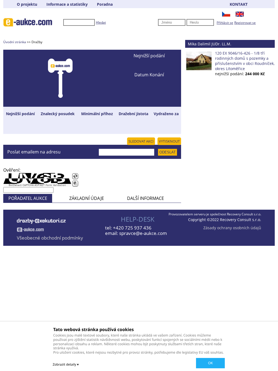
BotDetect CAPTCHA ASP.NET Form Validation (37, 185)
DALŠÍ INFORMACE (145, 198)
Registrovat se (245, 22)
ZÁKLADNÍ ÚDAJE (86, 198)
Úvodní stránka (14, 42)
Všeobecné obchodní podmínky (50, 238)
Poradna (105, 4)
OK (210, 362)
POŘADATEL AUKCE (27, 198)
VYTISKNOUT (169, 141)
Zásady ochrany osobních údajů (232, 227)
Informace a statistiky (67, 4)
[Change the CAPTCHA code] (75, 176)
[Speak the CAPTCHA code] (75, 184)
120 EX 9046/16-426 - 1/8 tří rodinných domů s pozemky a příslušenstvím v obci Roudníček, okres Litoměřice (244, 61)
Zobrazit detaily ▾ (66, 364)
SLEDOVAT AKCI (141, 141)
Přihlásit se (225, 22)
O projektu (27, 4)
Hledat (101, 22)
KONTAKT (239, 4)
